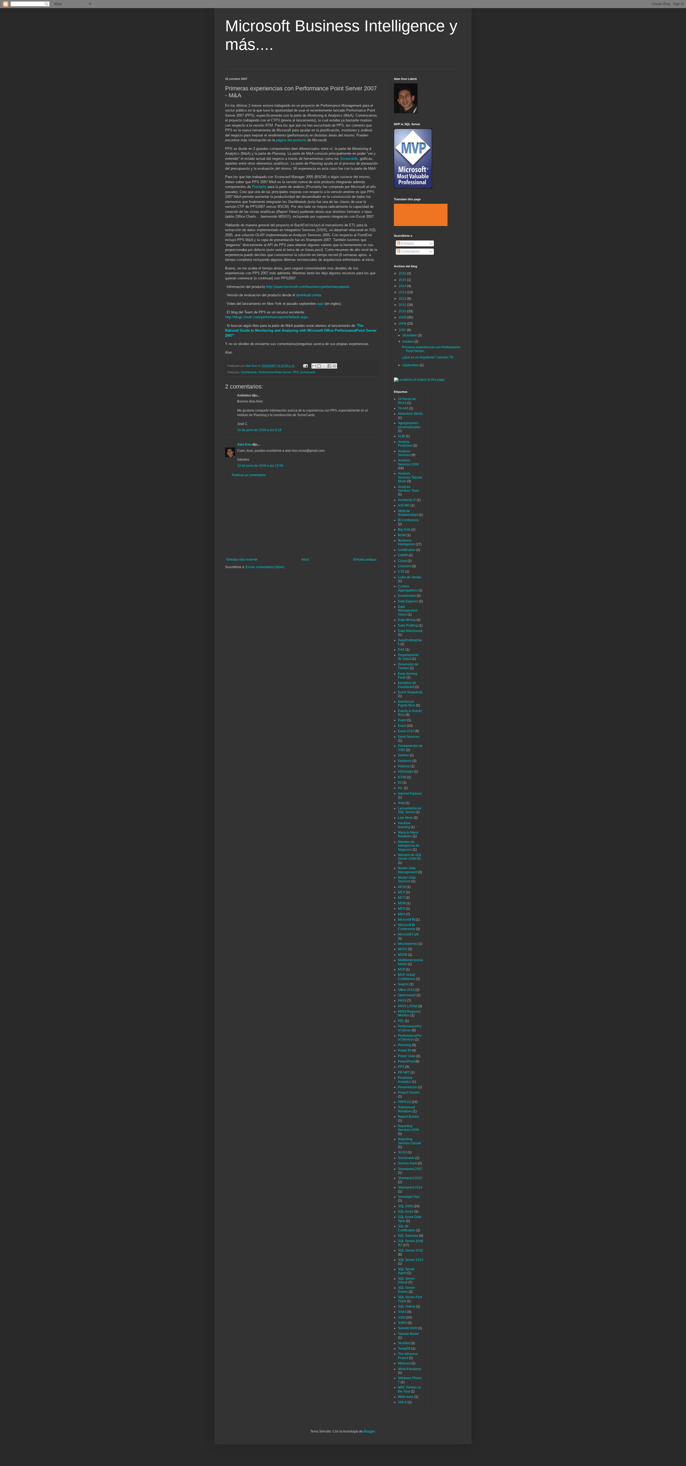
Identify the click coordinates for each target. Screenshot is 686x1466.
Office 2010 (406, 990)
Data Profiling (408, 625)
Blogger (369, 1431)
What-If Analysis (409, 1369)
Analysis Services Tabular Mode (410, 477)
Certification (406, 550)
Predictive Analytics (405, 1079)
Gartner (403, 755)
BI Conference (408, 520)
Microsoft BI (406, 919)
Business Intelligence (406, 542)
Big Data (404, 529)
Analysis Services (404, 453)
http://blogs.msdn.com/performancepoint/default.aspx (266, 317)
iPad (401, 803)
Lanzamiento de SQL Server (410, 810)
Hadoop (404, 766)
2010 (403, 311)
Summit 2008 (407, 1328)
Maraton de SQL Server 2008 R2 (410, 857)
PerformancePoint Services (410, 1037)
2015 (403, 280)
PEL (401, 1021)
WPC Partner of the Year (409, 1389)
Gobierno (405, 761)
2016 (403, 273)
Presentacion (407, 1087)
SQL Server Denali (406, 1280)
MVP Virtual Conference (406, 976)
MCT (401, 897)
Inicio (305, 559)
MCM (402, 887)
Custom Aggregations (407, 588)
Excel (402, 726)
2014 (403, 286)
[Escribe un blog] (319, 366)
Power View (406, 1056)
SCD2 (402, 1152)
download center (308, 295)
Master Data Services (407, 879)
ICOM (402, 777)
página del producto (291, 140)
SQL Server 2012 (410, 1250)
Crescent (404, 566)
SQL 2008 (405, 1206)
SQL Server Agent (406, 1271)
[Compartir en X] (324, 366)
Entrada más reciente (242, 559)
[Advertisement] (301, 517)
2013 (403, 292)
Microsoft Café (408, 934)
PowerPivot (406, 1061)
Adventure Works (410, 414)
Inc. (400, 788)
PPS (296, 372)
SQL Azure (405, 1211)
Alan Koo (244, 444)
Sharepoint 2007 (410, 1169)
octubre (408, 341)
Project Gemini (408, 1092)
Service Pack (407, 1163)
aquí (320, 304)
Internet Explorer (410, 793)
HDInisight (405, 771)
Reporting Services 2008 (408, 1128)
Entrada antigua (364, 559)
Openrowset (407, 995)
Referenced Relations (406, 1109)
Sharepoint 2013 (410, 1187)
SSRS (402, 1323)
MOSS (402, 949)
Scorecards (349, 159)
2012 (403, 299)
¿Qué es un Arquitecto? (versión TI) (427, 357)
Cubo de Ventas (409, 577)
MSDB (402, 955)
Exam (402, 720)
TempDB (404, 1348)
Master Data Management (407, 870)
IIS (400, 782)
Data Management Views (407, 610)
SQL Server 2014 (410, 1260)
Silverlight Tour (409, 1197)
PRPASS (404, 1102)
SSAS (402, 1312)
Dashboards (249, 372)
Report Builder (408, 1117)
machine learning (404, 825)
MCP (401, 892)
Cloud (402, 561)
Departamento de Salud (408, 657)
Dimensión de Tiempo (408, 666)
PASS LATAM (407, 1006)
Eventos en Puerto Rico (406, 703)
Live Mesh (405, 818)
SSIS (401, 1317)
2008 (403, 323)
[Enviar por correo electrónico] (314, 366)
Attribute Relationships (408, 513)
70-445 (403, 408)
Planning (404, 1045)
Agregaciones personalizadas (409, 425)
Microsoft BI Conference (406, 927)
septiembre (411, 365)
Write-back (405, 1397)
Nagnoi (403, 984)
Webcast (404, 1363)
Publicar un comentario (249, 475)
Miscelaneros (407, 944)
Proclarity (259, 187)
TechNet (404, 1343)
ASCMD (404, 505)
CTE (401, 571)
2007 (403, 330)
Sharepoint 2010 (410, 1178)
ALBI (401, 436)
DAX (401, 649)
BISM (402, 535)
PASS (402, 1000)
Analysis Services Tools (408, 489)
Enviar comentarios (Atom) (265, 567)
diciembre (410, 335)
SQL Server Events (406, 1289)
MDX (401, 914)
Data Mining (407, 620)
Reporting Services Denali (409, 1141)
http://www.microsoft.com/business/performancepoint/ (307, 287)
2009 (403, 317)
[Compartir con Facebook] (329, 366)
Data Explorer (408, 601)
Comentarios (410, 251)
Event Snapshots (410, 692)
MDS (401, 908)
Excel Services (408, 737)
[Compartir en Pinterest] (334, 366)
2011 (403, 305)
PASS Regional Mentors (409, 1013)
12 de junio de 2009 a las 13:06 (260, 466)
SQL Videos (406, 1306)
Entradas (407, 243)
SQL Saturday (408, 1236)
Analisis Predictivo (405, 443)
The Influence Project (408, 1356)
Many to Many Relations (408, 834)
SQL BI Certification (406, 1228)
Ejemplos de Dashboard (407, 684)
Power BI (404, 1050)
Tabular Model (408, 1334)
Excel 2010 (406, 731)
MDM (402, 903)
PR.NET (404, 1072)
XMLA (402, 1402)
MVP (401, 969)
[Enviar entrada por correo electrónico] (305, 365)
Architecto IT (407, 500)
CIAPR (403, 555)
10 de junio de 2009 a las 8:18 (259, 430)
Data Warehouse (410, 631)
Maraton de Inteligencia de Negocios (408, 846)
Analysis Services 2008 (408, 462)
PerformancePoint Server (275, 372)
